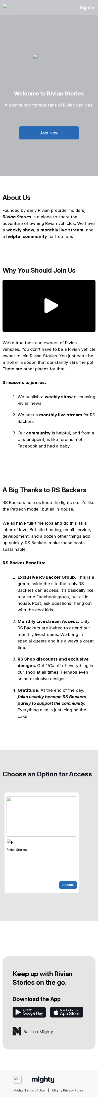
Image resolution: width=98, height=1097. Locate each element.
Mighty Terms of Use (29, 1090)
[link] (42, 842)
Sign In (87, 7)
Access (68, 885)
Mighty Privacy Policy (68, 1090)
